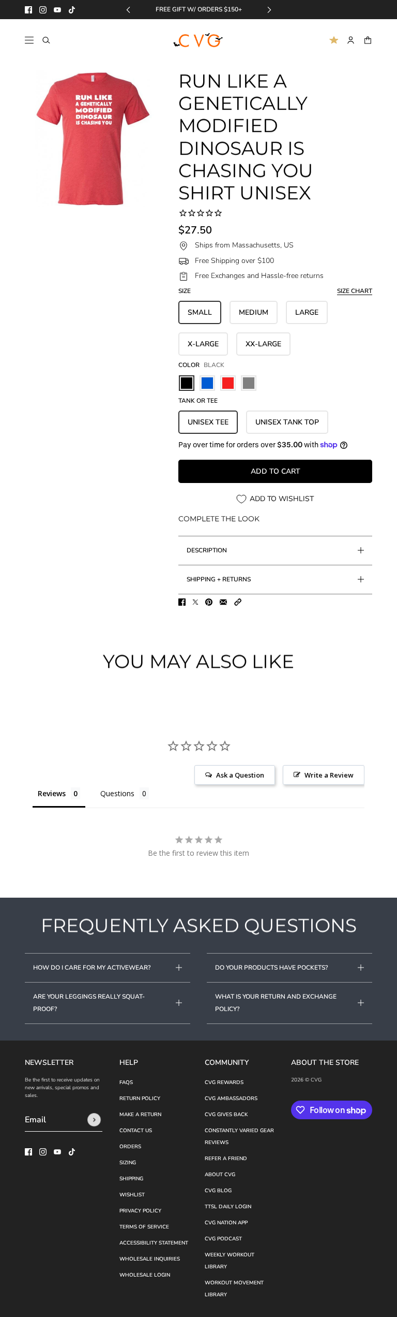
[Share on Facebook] (182, 602)
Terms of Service (144, 1227)
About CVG (220, 1174)
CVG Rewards (224, 1082)
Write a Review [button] (329, 775)
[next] (269, 10)
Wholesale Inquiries (149, 1259)
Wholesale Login (144, 1275)
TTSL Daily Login (228, 1206)
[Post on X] (195, 602)
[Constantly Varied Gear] (199, 40)
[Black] (186, 383)
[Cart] (367, 40)
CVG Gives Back (226, 1114)
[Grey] (248, 383)
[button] (237, 602)
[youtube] (57, 10)
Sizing (127, 1162)
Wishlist (132, 1194)
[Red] (228, 383)
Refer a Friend (226, 1158)
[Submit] (94, 1119)
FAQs (126, 1082)
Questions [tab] (117, 793)
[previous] (128, 10)
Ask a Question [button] (240, 775)
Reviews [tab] (52, 793)
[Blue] (207, 383)
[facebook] (28, 10)
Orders (130, 1146)
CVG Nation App (226, 1222)
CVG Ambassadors (231, 1098)
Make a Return (140, 1114)
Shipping (131, 1178)
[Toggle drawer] (29, 40)
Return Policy (139, 1098)
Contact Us (135, 1130)
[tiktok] (72, 10)
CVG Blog (218, 1190)
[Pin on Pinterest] (209, 602)
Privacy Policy (140, 1210)
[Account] (350, 40)
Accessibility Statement (153, 1243)
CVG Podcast (223, 1238)
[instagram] (43, 10)
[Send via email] (223, 602)
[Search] (46, 40)
